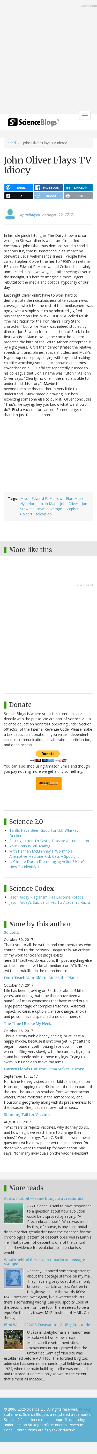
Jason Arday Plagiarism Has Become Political (46, 897)
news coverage (49, 508)
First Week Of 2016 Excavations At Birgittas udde (47, 1324)
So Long (11, 932)
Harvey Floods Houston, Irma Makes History (44, 1069)
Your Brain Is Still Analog (29, 845)
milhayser (33, 214)
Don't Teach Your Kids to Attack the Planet (41, 977)
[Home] (33, 123)
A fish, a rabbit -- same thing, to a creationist (43, 1198)
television (44, 514)
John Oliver (69, 503)
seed (12, 142)
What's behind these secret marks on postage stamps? (44, 1261)
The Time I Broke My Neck (27, 1023)
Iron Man (48, 503)
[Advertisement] (48, 57)
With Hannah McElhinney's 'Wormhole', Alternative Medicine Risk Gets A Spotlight (44, 854)
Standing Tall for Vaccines (27, 1114)
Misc (24, 498)
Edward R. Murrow (47, 498)
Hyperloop (29, 503)
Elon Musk (74, 498)
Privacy (85, 1409)
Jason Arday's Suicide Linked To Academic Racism (51, 902)
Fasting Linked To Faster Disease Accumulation (49, 840)
